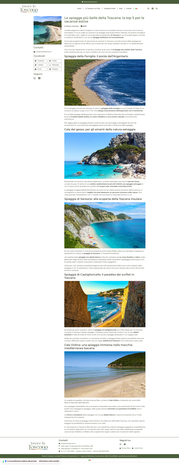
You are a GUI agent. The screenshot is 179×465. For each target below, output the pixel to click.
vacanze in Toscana (105, 41)
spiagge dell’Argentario (83, 114)
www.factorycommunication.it (127, 456)
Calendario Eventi (109, 8)
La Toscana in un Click (92, 8)
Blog (120, 8)
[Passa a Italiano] (89, 460)
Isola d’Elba (112, 251)
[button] (156, 8)
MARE (85, 26)
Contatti (128, 8)
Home (79, 8)
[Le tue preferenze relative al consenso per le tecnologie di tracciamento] (3, 462)
